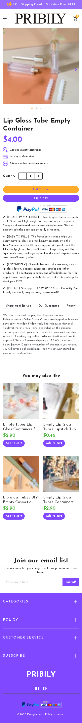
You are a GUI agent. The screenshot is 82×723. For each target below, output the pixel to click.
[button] (76, 69)
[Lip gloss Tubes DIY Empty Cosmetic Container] (21, 474)
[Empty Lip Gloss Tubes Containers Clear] (61, 474)
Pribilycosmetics (55, 714)
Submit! (71, 582)
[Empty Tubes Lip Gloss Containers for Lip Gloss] (21, 401)
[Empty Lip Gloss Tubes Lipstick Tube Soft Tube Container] (61, 401)
